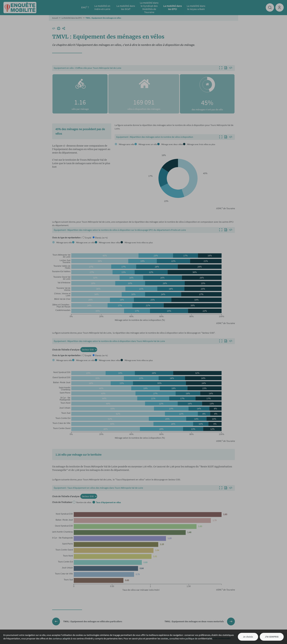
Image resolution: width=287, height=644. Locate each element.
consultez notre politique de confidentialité (190, 638)
